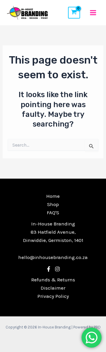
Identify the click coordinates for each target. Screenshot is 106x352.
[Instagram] (57, 269)
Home (53, 196)
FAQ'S (53, 212)
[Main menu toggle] (93, 13)
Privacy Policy (53, 296)
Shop (53, 204)
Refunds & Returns (53, 280)
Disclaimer (53, 288)
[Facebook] (48, 269)
